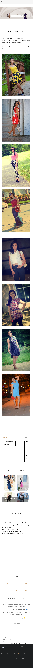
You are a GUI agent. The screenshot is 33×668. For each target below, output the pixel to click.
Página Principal (6, 641)
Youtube (7, 586)
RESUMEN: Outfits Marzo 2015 (13, 499)
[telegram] (6, 438)
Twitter (16, 592)
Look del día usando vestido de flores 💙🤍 (16, 609)
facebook (7, 592)
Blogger (21, 646)
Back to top (20, 658)
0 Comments (26, 437)
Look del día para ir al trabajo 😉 (16, 618)
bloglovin (25, 592)
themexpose (19, 653)
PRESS (4, 637)
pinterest (16, 586)
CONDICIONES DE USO (8, 639)
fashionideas (16, 27)
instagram (25, 586)
